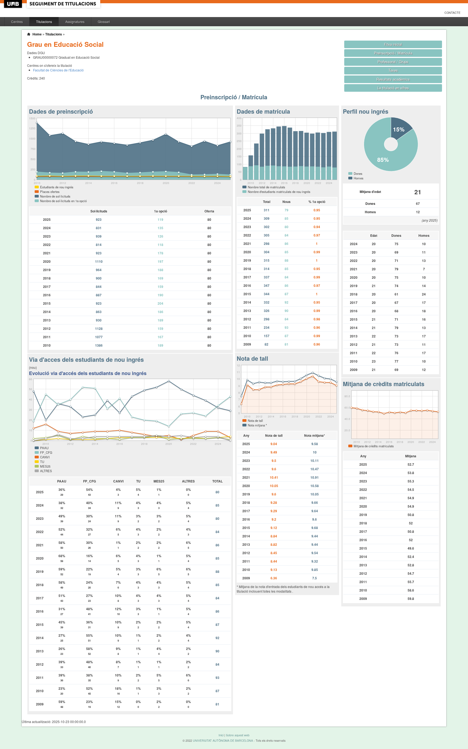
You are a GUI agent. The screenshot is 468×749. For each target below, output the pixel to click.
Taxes (393, 70)
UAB (13, 4)
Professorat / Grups (393, 61)
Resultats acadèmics (393, 79)
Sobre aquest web (237, 735)
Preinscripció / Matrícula (393, 52)
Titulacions (44, 21)
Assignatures (74, 21)
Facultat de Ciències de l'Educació (58, 70)
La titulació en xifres (393, 87)
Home (37, 34)
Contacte (452, 13)
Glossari (104, 21)
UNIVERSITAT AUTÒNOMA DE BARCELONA (223, 740)
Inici (221, 735)
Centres (17, 21)
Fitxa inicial (393, 44)
